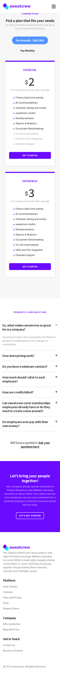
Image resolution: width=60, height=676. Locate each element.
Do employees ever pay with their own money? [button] (25, 424)
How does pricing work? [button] (18, 356)
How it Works (10, 586)
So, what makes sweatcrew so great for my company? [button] (26, 327)
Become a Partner (13, 650)
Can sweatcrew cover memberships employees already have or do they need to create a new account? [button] (26, 407)
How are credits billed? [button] (18, 392)
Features (8, 592)
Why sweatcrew (11, 624)
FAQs (6, 603)
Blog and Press (11, 629)
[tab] (30, 327)
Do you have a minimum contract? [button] (25, 366)
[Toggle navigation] (54, 6)
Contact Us (9, 645)
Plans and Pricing (12, 597)
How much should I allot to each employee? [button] (23, 379)
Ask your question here (35, 445)
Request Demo (11, 608)
